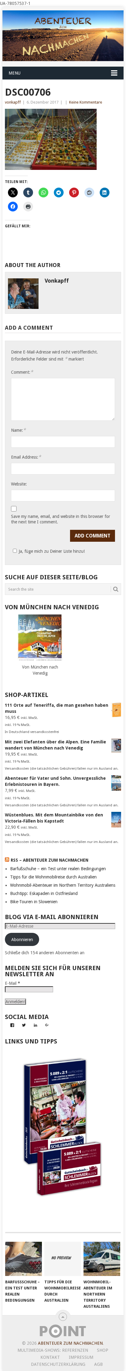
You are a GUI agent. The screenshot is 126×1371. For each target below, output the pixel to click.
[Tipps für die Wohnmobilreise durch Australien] (62, 1259)
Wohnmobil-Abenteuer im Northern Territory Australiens (62, 885)
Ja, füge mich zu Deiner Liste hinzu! (52, 551)
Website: (19, 484)
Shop (102, 1350)
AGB (98, 1364)
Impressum (81, 1357)
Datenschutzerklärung (58, 1364)
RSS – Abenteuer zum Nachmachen (49, 860)
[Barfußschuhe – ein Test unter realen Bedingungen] (23, 1259)
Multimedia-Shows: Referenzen (52, 1350)
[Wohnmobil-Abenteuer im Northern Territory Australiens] (101, 1259)
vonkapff (13, 102)
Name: (18, 430)
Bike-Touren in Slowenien (33, 901)
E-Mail (12, 983)
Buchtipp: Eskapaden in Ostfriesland (44, 893)
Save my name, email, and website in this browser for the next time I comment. (60, 519)
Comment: (22, 372)
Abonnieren (22, 939)
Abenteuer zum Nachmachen (70, 1343)
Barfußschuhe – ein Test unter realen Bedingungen (58, 868)
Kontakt (50, 1357)
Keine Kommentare (85, 102)
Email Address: (26, 457)
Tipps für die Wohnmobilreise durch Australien (53, 876)
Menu (14, 73)
